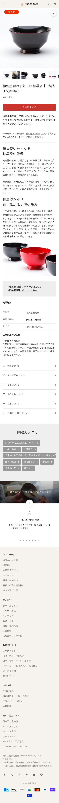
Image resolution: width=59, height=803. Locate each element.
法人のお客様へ (10, 731)
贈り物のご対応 (33, 133)
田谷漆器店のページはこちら (23, 290)
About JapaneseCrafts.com (15, 746)
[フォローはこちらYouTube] (34, 774)
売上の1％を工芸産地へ (32, 137)
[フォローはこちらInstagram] (19, 774)
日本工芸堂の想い (11, 721)
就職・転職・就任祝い (13, 585)
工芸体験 (7, 630)
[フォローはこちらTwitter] (11, 774)
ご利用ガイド (9, 651)
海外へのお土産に (11, 560)
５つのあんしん (10, 726)
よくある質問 (9, 671)
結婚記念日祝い (10, 570)
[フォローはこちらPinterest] (26, 774)
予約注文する (29, 107)
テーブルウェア (10, 606)
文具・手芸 (8, 621)
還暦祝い (7, 565)
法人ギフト (8, 575)
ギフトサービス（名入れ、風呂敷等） (21, 666)
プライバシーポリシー (13, 701)
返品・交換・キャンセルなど (17, 661)
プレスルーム (9, 736)
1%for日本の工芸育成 (13, 741)
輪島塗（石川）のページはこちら (25, 287)
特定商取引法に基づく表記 (16, 696)
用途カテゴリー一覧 (12, 636)
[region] (29, 524)
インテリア (8, 615)
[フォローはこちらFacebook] (4, 774)
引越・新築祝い (10, 580)
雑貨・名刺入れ (10, 626)
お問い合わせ (9, 676)
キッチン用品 (9, 610)
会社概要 (7, 706)
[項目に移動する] (7, 75)
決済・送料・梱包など (13, 656)
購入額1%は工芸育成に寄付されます (29, 492)
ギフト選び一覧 (10, 590)
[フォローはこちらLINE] (41, 774)
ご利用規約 (8, 691)
